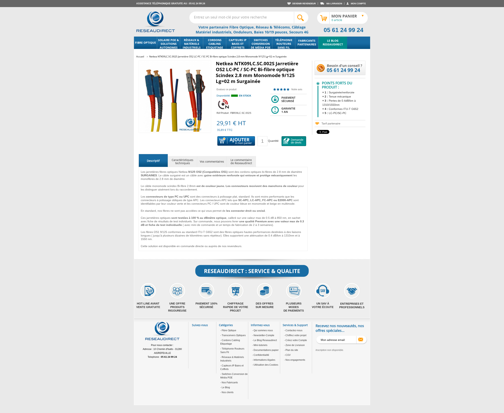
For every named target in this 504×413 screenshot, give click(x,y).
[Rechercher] (301, 18)
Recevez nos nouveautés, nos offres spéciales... (340, 328)
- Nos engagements (294, 360)
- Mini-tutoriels (259, 345)
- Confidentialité (260, 355)
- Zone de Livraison (294, 345)
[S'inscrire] (360, 339)
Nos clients (227, 392)
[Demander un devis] (294, 141)
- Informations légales (263, 360)
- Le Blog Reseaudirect (264, 340)
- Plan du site (291, 350)
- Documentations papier (265, 350)
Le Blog (225, 387)
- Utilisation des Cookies (265, 364)
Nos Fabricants (229, 382)
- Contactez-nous (293, 330)
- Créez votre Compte (295, 340)
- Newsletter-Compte (263, 335)
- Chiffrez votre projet (295, 335)
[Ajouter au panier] (236, 141)
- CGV (287, 355)
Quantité (273, 140)
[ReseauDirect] (155, 21)
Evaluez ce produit (226, 89)
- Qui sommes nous (262, 330)
